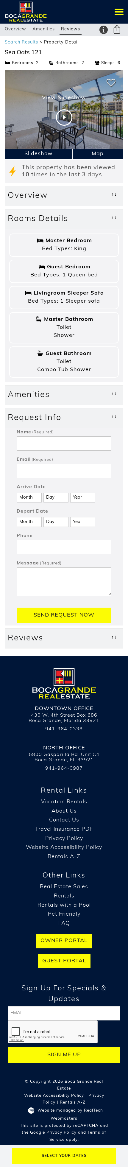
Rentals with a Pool (64, 905)
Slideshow (38, 154)
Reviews (70, 29)
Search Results (21, 42)
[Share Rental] (117, 30)
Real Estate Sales (64, 887)
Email (35, 459)
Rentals (64, 896)
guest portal (64, 961)
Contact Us (64, 820)
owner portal (64, 941)
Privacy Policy (64, 838)
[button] (119, 12)
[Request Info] (103, 30)
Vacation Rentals (64, 802)
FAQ (64, 923)
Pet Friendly (64, 914)
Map (98, 154)
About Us (64, 811)
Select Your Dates (64, 1156)
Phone (25, 535)
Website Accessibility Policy (64, 847)
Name (35, 432)
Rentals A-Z (64, 857)
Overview (15, 29)
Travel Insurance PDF (64, 829)
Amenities (43, 29)
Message (39, 563)
